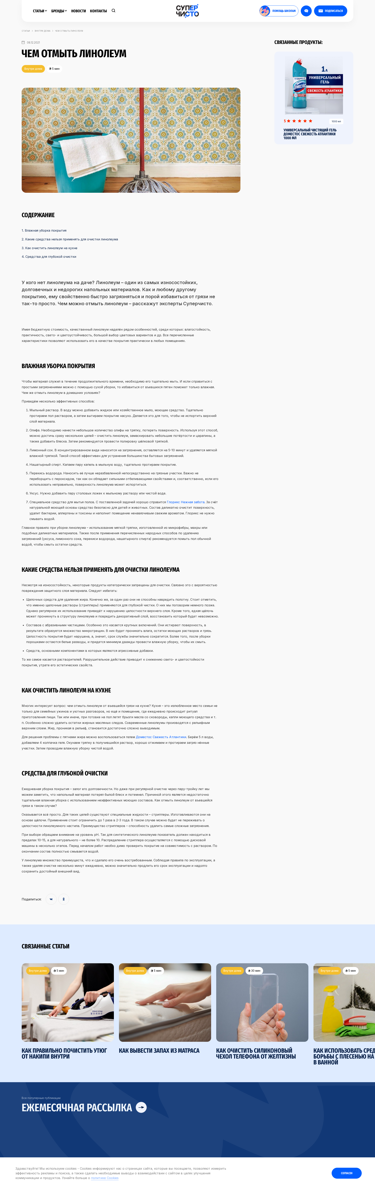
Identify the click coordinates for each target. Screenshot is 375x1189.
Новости (78, 11)
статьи (26, 31)
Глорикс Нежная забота (185, 502)
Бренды (58, 11)
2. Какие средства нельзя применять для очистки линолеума (70, 239)
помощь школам (284, 11)
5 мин (60, 970)
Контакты (98, 11)
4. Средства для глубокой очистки (49, 257)
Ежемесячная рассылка (78, 1107)
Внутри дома (42, 31)
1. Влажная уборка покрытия (44, 230)
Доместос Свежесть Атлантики (161, 737)
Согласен (346, 1173)
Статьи (39, 11)
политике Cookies (105, 1178)
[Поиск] (113, 11)
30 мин (255, 970)
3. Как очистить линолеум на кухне (49, 248)
